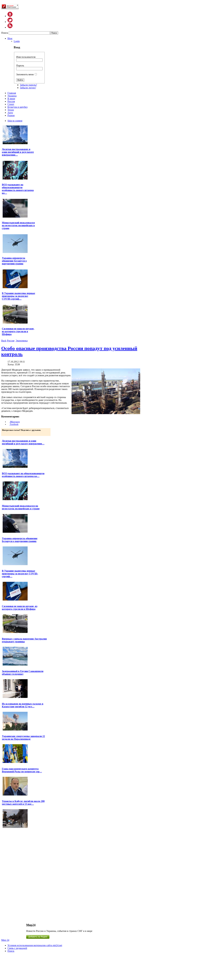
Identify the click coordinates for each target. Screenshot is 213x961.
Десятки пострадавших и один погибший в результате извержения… (18, 152)
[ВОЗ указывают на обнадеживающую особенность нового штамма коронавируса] (15, 179)
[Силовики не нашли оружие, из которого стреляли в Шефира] (15, 323)
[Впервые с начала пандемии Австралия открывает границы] (15, 665)
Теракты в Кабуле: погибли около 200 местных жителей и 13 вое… (23, 802)
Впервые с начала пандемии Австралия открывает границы (24, 640)
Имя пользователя (25, 57)
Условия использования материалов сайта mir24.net (34, 945)
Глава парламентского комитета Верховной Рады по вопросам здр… (22, 770)
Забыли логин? (28, 87)
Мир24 (31, 925)
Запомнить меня (25, 74)
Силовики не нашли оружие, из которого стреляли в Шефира (18, 331)
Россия (10, 340)
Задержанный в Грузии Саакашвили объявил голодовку (22, 672)
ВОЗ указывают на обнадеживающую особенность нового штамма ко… (18, 188)
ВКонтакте (14, 422)
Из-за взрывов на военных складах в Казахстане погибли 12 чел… (22, 705)
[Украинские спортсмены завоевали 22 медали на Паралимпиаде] (15, 762)
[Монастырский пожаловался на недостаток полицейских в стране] (15, 217)
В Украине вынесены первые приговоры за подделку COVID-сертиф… (18, 296)
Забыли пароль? (28, 85)
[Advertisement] (19, 875)
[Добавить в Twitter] (4, 433)
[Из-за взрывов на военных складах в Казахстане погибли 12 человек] (15, 730)
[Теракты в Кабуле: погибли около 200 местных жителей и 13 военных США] (15, 827)
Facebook (13, 424)
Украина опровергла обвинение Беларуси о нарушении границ (14, 261)
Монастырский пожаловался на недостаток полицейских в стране (18, 225)
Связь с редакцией (17, 948)
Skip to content (14, 120)
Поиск (5, 32)
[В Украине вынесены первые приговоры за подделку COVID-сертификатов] (15, 287)
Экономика (22, 340)
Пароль (20, 65)
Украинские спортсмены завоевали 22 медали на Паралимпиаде (23, 737)
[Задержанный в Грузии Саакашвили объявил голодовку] (15, 697)
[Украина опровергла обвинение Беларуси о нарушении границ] (15, 252)
